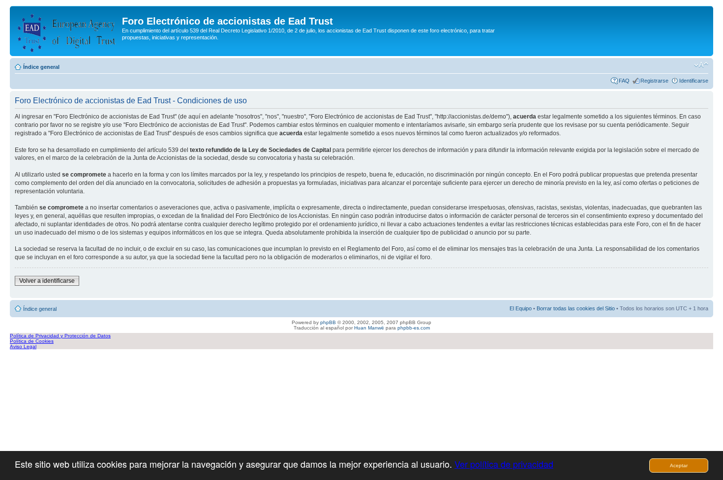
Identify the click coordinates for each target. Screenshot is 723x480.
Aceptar (679, 465)
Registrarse (654, 81)
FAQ (624, 81)
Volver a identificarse (47, 280)
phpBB (328, 322)
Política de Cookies (32, 341)
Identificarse (693, 81)
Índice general (41, 67)
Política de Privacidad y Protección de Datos (60, 335)
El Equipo (521, 308)
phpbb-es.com (413, 327)
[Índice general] (67, 31)
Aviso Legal (23, 346)
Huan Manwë (369, 327)
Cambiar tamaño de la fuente (701, 64)
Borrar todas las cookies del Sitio (576, 308)
